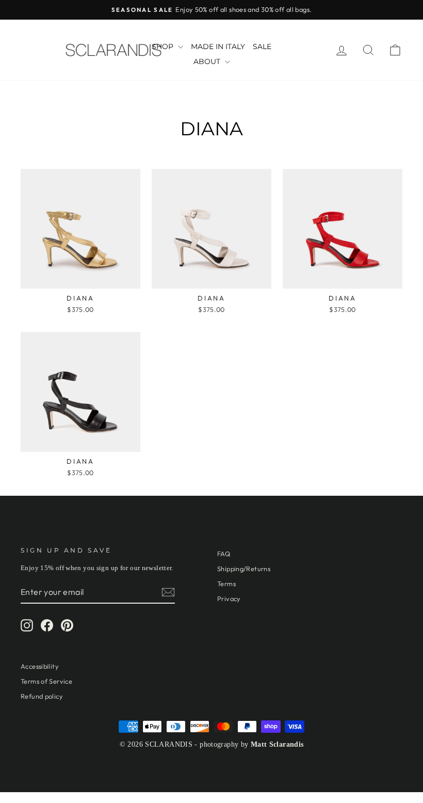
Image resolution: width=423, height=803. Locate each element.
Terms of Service (46, 681)
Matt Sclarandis (277, 744)
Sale (262, 46)
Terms (226, 583)
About (207, 61)
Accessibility (40, 666)
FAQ (223, 553)
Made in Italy (218, 46)
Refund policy (42, 696)
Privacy (229, 598)
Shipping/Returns (243, 568)
